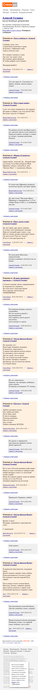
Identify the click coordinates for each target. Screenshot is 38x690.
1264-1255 (17, 643)
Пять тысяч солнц (21, 222)
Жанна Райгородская (9, 117)
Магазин (6, 12)
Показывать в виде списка (11, 30)
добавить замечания (10, 77)
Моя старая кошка (21, 103)
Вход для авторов (25, 12)
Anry (4, 594)
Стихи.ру (6, 653)
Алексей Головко (12, 17)
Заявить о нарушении (16, 92)
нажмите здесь (15, 682)
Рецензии (25, 10)
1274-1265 (9, 643)
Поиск (32, 10)
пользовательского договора (16, 660)
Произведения (15, 10)
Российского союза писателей (21, 687)
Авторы (5, 10)
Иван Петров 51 (8, 533)
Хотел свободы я (20, 38)
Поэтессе (17, 404)
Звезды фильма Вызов (23, 339)
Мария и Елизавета (21, 155)
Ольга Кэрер (7, 69)
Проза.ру (14, 653)
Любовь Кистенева (9, 428)
